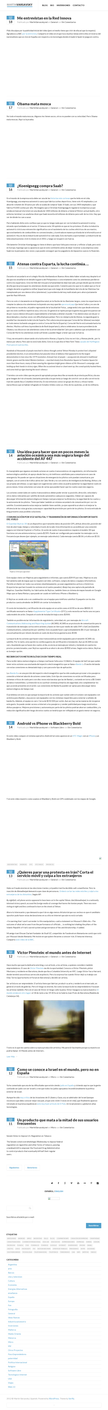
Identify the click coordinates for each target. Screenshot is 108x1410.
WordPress (54, 1398)
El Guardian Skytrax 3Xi (17, 523)
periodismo (74, 1249)
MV (34, 1249)
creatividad (94, 1238)
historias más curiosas (60, 198)
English (59, 1191)
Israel (89, 1245)
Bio (52, 5)
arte (10, 1268)
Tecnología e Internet (17, 1374)
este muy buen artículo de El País (51, 1104)
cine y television (15, 1277)
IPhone (82, 1245)
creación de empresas (79, 1238)
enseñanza (12, 1293)
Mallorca (12, 1330)
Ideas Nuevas (14, 1317)
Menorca (12, 1338)
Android (23, 864)
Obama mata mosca (34, 104)
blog (52, 1238)
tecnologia (27, 1252)
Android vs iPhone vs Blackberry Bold (49, 723)
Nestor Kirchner (44, 1249)
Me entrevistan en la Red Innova (44, 18)
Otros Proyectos (15, 1350)
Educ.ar (46, 1242)
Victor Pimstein (37, 968)
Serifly (71, 1398)
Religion (11, 1366)
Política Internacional (17, 1362)
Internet (62, 1245)
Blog (45, 5)
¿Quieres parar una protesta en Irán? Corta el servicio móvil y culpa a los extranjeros (55, 874)
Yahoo (93, 1252)
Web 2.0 (11, 1387)
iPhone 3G (50, 864)
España (88, 1242)
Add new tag (12, 864)
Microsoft (26, 1249)
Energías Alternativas (17, 1289)
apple (29, 1238)
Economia (12, 1285)
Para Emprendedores (17, 1354)
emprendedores (68, 1242)
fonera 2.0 (35, 1245)
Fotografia (13, 1309)
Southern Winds (13, 1252)
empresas (80, 1242)
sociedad (91, 1249)
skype (83, 1249)
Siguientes (14, 1168)
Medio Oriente (14, 1334)
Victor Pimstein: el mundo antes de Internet (54, 952)
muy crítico (25, 1097)
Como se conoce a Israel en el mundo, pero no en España (58, 1071)
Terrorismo (65, 1252)
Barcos (11, 1272)
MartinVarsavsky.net (39, 22)
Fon (27, 1245)
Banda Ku (14, 673)
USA (73, 1252)
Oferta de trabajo (60, 1249)
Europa (96, 1242)
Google (53, 1245)
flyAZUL (20, 1245)
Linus (18, 1249)
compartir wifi (62, 1238)
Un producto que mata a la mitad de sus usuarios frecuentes (57, 1122)
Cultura (11, 1281)
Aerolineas (11, 1238)
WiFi (78, 1252)
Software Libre (57, 727)
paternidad (13, 1358)
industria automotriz (17, 1321)
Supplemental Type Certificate (47, 611)
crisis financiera (13, 1242)
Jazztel (10, 1249)
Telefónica (53, 1252)
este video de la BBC (25, 939)
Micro (53, 1077)
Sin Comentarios (69, 22)
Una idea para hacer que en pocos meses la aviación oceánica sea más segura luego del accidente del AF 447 (53, 455)
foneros (44, 1245)
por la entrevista (29, 33)
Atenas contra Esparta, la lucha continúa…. (53, 264)
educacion (55, 1242)
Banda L (79, 664)
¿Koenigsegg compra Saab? (40, 186)
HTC (31, 864)
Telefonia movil (40, 1252)
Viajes (10, 1383)
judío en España (67, 1085)
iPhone (92, 736)
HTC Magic (77, 736)
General (54, 22)
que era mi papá (68, 304)
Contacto (78, 5)
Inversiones (63, 5)
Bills (46, 1238)
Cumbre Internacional (31, 1242)
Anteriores (32, 1168)
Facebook (11, 1245)
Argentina (38, 1238)
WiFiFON (85, 1252)
